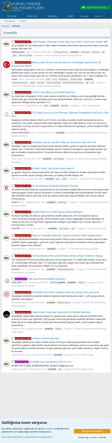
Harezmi (15, 178)
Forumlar (12, 15)
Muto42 (15, 105)
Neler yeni (32, 15)
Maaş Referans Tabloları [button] (96, 7)
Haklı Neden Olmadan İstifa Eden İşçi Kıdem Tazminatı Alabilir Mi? (62, 41)
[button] (19, 16)
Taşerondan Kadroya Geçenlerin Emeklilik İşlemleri (53, 312)
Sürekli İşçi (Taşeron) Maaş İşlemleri (67, 55)
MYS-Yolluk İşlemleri (95, 178)
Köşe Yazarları (74, 15)
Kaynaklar (52, 15)
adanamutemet (18, 354)
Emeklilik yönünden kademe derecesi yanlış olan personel (57, 292)
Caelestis (15, 328)
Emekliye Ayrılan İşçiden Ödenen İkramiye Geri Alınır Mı (56, 142)
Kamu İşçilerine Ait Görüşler (23, 285)
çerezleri (48, 428)
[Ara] (108, 16)
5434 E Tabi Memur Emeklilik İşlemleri (46, 92)
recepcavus (16, 369)
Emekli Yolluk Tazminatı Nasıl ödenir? (45, 168)
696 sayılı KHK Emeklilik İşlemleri (40, 278)
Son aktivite (10, 21)
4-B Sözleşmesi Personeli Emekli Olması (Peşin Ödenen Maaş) (59, 255)
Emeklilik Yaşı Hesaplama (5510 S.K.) (43, 361)
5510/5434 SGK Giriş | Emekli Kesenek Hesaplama (39, 86)
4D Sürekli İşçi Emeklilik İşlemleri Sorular (47, 185)
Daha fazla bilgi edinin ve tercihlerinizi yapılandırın (27, 436)
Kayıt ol (24, 21)
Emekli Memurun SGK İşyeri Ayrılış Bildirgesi (49, 211)
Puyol (14, 158)
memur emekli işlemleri (38, 338)
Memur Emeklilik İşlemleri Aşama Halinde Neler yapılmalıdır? (59, 235)
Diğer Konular (94, 105)
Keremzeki (16, 248)
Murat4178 (16, 302)
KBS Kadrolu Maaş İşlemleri (87, 248)
